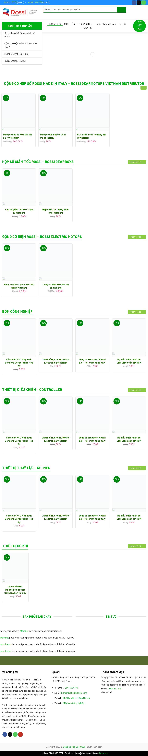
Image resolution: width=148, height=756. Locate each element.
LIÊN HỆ (87, 27)
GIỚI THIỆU (69, 24)
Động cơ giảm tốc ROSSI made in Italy (53, 136)
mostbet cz (6, 644)
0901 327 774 (10, 2)
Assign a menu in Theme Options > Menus (63, 15)
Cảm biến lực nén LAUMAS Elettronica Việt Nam (56, 361)
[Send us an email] (139, 2)
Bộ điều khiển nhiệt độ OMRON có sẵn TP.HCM (129, 361)
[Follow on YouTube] (20, 734)
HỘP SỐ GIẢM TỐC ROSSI (16, 54)
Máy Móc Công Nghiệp (73, 703)
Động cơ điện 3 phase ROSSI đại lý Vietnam (19, 286)
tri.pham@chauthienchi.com (74, 693)
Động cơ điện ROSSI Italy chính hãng (55, 286)
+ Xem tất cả (135, 162)
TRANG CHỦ (55, 24)
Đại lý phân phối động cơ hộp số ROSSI (19, 35)
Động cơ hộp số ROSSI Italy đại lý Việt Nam (17, 136)
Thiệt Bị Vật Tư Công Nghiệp (76, 698)
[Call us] (143, 2)
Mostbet (24, 631)
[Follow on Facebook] (134, 2)
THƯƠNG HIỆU (85, 24)
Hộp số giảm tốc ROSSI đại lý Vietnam (19, 211)
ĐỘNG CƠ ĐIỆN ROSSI (15, 61)
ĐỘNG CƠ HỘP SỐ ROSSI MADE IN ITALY (20, 45)
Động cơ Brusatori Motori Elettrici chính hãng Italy (92, 361)
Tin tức (122, 24)
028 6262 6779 (35, 2)
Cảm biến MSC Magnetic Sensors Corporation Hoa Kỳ (19, 362)
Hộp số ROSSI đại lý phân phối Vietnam (55, 211)
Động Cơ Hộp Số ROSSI (74, 747)
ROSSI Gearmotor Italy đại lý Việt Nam (91, 136)
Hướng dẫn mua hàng (106, 24)
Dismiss (103, 753)
